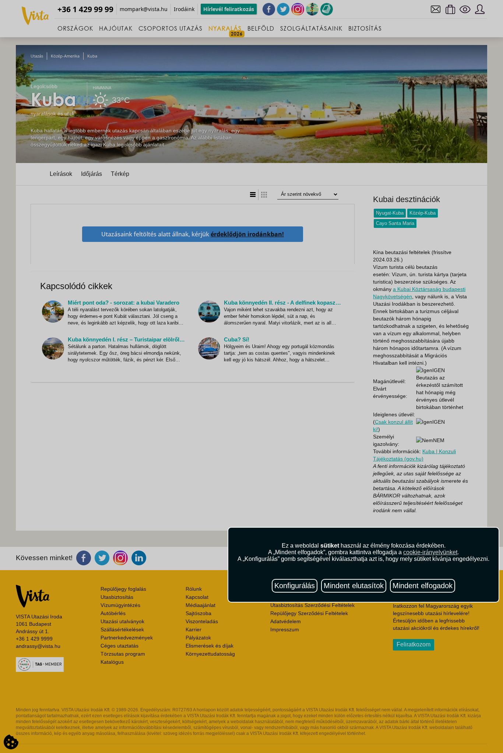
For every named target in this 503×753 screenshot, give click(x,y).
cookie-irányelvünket (430, 552)
